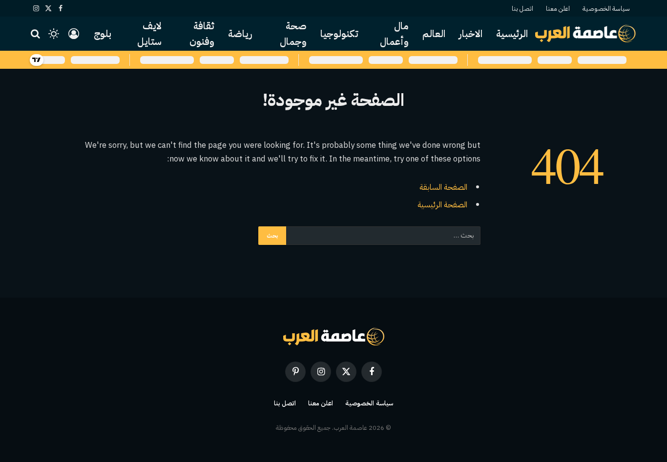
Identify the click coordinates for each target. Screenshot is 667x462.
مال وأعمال (394, 34)
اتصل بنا (522, 8)
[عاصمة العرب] (586, 33)
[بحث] (36, 34)
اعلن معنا (558, 8)
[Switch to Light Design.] (53, 33)
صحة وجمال (293, 34)
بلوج (102, 33)
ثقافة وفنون (201, 34)
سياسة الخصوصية (606, 8)
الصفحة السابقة (443, 187)
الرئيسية (512, 33)
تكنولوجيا (339, 33)
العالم (433, 33)
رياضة (240, 33)
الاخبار (470, 33)
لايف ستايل (149, 34)
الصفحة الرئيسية (442, 205)
